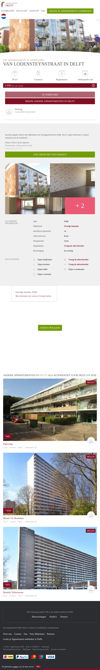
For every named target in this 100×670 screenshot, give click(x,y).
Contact (17, 634)
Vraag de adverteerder (74, 246)
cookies (15, 667)
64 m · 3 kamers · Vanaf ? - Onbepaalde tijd (19, 596)
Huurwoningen (39, 616)
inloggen (21, 11)
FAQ (43, 11)
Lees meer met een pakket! (50, 154)
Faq (25, 634)
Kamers (64, 616)
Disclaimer (27, 649)
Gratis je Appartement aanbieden (70, 11)
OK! (38, 666)
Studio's (53, 616)
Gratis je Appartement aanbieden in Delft (22, 639)
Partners (51, 634)
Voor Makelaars (37, 634)
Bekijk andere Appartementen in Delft (50, 101)
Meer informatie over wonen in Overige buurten (33, 296)
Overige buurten (71, 226)
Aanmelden (7, 11)
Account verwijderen (58, 649)
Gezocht (34, 11)
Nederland (45, 647)
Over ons (7, 634)
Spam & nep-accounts (41, 649)
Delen (91, 382)
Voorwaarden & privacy (12, 649)
